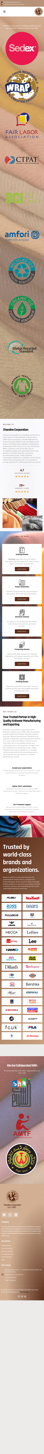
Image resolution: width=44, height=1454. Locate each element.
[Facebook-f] (19, 1296)
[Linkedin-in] (25, 1296)
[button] (4, 12)
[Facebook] (4, 1215)
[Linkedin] (16, 1215)
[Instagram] (10, 1215)
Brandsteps (24, 1292)
